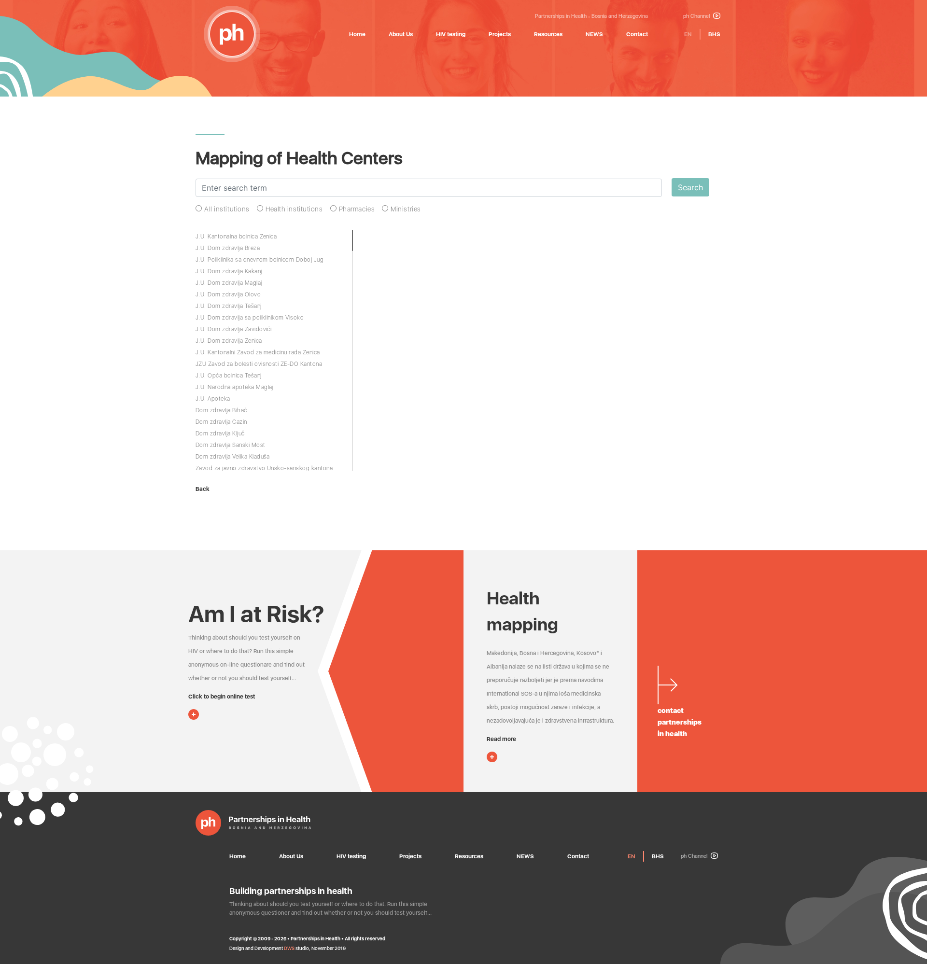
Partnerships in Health (561, 16)
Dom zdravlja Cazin (221, 422)
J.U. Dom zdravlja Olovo (228, 294)
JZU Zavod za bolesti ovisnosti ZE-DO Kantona (259, 364)
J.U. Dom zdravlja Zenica (229, 340)
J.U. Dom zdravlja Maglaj (229, 282)
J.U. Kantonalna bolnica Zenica (236, 236)
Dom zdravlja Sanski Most (231, 445)
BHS (714, 34)
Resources (548, 34)
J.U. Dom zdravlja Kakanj (229, 271)
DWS (289, 948)
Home (357, 34)
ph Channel (697, 16)
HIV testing (450, 34)
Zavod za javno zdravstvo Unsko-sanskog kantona (264, 468)
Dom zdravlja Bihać (221, 410)
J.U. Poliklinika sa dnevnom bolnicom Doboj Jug (259, 259)
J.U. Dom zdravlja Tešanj (229, 306)
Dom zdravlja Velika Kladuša (233, 456)
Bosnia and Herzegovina (619, 16)
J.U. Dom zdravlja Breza (228, 248)
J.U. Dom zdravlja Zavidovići (233, 329)
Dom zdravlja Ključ (220, 433)
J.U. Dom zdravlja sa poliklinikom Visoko (250, 317)
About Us (401, 34)
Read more (501, 739)
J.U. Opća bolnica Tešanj (229, 375)
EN (688, 34)
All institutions (227, 209)
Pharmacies (357, 209)
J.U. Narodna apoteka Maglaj (234, 387)
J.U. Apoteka (213, 398)
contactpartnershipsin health (680, 722)
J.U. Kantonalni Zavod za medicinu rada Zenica (258, 352)
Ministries (406, 209)
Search (690, 187)
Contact (637, 34)
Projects (500, 34)
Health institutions (294, 209)
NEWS (594, 34)
